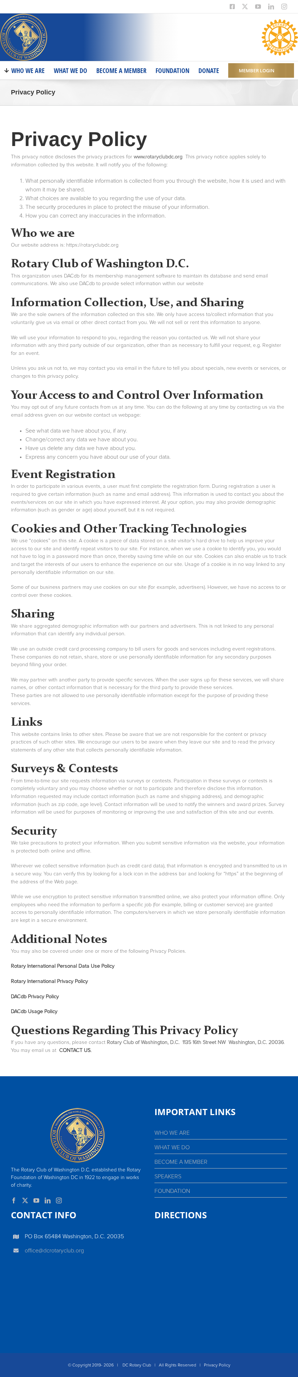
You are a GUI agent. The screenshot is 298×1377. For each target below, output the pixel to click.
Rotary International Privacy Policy (49, 981)
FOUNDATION (172, 1191)
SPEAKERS (167, 1176)
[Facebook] (14, 1200)
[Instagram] (59, 1200)
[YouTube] (36, 1200)
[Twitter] (25, 1200)
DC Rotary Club (136, 1365)
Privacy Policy (217, 1365)
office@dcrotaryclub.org (54, 1251)
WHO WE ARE (172, 1133)
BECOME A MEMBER (181, 1162)
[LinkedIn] (48, 1200)
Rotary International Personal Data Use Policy (62, 966)
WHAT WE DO (172, 1147)
